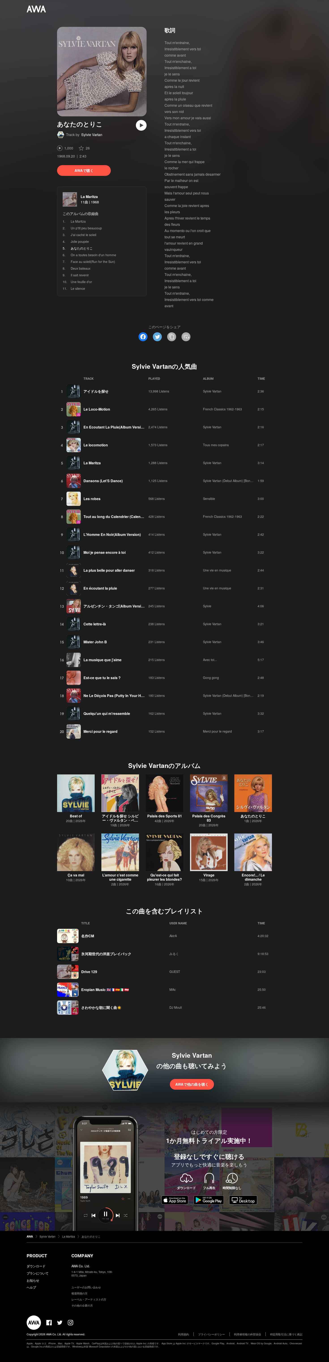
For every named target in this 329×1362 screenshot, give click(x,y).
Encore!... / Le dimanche (253, 877)
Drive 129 (89, 971)
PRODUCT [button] (37, 1255)
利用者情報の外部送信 (247, 1334)
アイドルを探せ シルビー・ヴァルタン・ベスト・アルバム (120, 820)
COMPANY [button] (82, 1255)
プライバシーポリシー (211, 1334)
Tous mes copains (216, 445)
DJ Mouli (175, 1007)
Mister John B (95, 641)
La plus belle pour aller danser (109, 570)
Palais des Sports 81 (164, 815)
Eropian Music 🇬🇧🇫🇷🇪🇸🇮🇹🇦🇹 (105, 989)
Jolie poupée (80, 241)
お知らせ (33, 1280)
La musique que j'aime (102, 659)
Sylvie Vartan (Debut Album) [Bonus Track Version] (239, 480)
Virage (208, 875)
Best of (76, 815)
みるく (174, 953)
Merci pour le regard (100, 731)
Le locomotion (95, 445)
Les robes (91, 498)
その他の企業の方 (82, 1305)
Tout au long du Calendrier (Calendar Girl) (118, 516)
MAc (172, 989)
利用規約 (183, 1334)
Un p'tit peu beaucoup (86, 228)
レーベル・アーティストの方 (88, 1299)
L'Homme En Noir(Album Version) (112, 534)
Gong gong (211, 677)
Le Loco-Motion (96, 409)
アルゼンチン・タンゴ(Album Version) (115, 606)
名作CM (87, 935)
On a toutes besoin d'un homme (93, 255)
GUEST (174, 971)
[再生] (141, 125)
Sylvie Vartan (91, 134)
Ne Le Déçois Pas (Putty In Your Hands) (117, 695)
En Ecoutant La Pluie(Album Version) (114, 427)
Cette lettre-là (94, 624)
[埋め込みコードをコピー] (186, 336)
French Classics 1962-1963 (222, 409)
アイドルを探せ (96, 391)
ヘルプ (31, 1287)
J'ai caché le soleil (83, 234)
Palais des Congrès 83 (208, 818)
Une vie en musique (217, 570)
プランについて (38, 1273)
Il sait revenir (80, 275)
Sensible (209, 498)
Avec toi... (210, 659)
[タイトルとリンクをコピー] (171, 336)
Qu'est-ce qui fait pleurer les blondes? (164, 877)
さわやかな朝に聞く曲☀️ (101, 1007)
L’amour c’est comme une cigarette (120, 877)
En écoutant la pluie (100, 588)
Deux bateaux (80, 268)
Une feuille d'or (81, 281)
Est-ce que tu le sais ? (102, 677)
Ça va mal (76, 875)
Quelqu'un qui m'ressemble (106, 713)
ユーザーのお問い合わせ (86, 1287)
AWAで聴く (84, 170)
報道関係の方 (79, 1293)
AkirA (173, 936)
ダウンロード (36, 1266)
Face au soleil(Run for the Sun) (93, 261)
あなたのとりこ (253, 815)
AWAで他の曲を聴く (192, 1084)
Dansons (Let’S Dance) (103, 480)
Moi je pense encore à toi (104, 552)
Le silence (78, 288)
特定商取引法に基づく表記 (286, 1334)
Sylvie (207, 606)
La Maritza (89, 196)
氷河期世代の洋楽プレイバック (106, 953)
